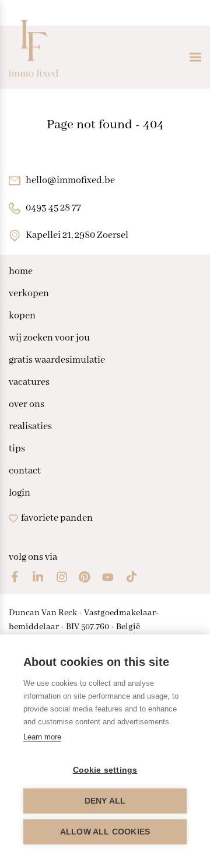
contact (25, 471)
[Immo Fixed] (33, 57)
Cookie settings (105, 770)
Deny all (105, 801)
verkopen (29, 294)
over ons (26, 404)
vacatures (29, 382)
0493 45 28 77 (53, 208)
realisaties (30, 427)
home (21, 272)
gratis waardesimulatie (57, 360)
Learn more (42, 736)
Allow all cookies (105, 832)
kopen (22, 316)
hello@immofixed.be (70, 180)
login (19, 493)
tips (17, 449)
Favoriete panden (57, 518)
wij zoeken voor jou (49, 338)
